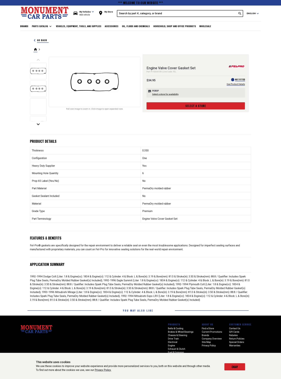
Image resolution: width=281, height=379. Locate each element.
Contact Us (234, 328)
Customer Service (240, 324)
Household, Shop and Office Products (174, 26)
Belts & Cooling (175, 328)
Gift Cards (234, 332)
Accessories (111, 26)
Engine (171, 345)
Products (174, 324)
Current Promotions (212, 332)
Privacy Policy (209, 345)
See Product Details (236, 84)
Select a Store (195, 106)
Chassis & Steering (177, 335)
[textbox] (177, 13)
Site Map (206, 342)
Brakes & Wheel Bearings (181, 332)
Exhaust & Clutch (176, 349)
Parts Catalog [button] (42, 26)
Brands (24, 26)
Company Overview (212, 338)
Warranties (234, 345)
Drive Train (173, 338)
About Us (207, 324)
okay (235, 367)
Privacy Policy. (103, 370)
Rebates (233, 335)
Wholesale (205, 26)
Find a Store (208, 328)
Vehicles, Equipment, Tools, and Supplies (78, 26)
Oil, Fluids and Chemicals (136, 26)
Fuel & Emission (176, 352)
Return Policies (236, 338)
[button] (83, 13)
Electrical (172, 342)
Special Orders (236, 342)
